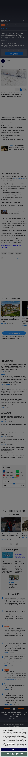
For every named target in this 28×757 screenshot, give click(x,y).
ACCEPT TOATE (14, 749)
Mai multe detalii (10, 743)
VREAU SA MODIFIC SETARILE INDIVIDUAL (14, 754)
